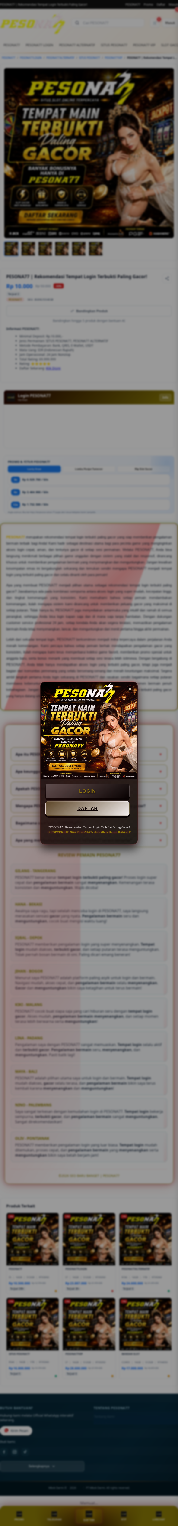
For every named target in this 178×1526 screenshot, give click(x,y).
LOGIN (87, 791)
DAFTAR (87, 808)
